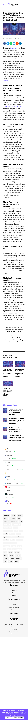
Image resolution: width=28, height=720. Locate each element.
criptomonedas (7, 527)
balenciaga (6, 515)
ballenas (20, 515)
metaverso (6, 546)
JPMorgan (6, 107)
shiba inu (18, 558)
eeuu (21, 530)
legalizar (6, 540)
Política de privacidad (14, 631)
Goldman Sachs (17, 107)
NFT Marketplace (17, 549)
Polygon (18, 555)
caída (19, 518)
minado (13, 546)
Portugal (6, 558)
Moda (19, 546)
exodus (18, 534)
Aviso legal (14, 629)
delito (16, 530)
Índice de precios (14, 607)
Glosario (14, 604)
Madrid (12, 540)
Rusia (12, 558)
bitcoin (5, 518)
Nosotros (14, 590)
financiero (13, 48)
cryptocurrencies (8, 530)
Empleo (14, 593)
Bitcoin (5, 81)
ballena (13, 515)
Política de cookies (14, 633)
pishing (11, 555)
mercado (14, 543)
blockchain (12, 518)
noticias (10, 552)
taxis (5, 561)
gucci (5, 537)
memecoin (19, 540)
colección (6, 521)
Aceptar (8, 717)
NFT (9, 549)
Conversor (14, 610)
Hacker (11, 537)
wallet (16, 561)
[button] (25, 5)
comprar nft (14, 521)
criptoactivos (7, 524)
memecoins (7, 543)
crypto (15, 527)
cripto (21, 521)
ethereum (12, 534)
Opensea (17, 552)
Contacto (14, 595)
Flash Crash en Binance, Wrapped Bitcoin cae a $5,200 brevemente (15, 429)
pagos (5, 555)
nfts (5, 552)
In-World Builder (19, 537)
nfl (4, 549)
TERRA (10, 561)
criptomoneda (16, 524)
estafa (5, 534)
